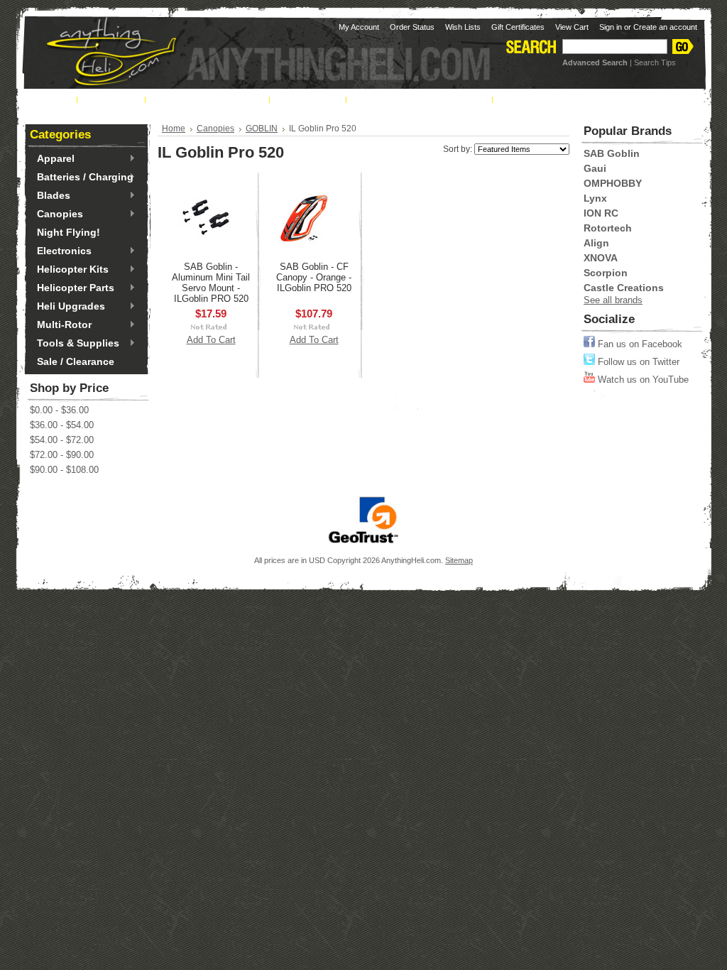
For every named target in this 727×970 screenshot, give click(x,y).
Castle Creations (624, 287)
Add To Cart (211, 339)
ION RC (601, 213)
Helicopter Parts (72, 288)
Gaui (595, 168)
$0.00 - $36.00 (59, 410)
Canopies (56, 214)
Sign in (610, 27)
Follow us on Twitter (637, 361)
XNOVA (601, 257)
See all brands (613, 300)
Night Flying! (68, 232)
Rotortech (608, 228)
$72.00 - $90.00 (62, 454)
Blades (50, 196)
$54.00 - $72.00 (62, 440)
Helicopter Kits (69, 269)
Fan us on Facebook (638, 344)
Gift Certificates (518, 27)
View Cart (572, 27)
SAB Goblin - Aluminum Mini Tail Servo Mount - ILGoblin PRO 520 (211, 282)
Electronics (61, 251)
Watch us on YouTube (642, 379)
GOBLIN (262, 128)
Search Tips (655, 62)
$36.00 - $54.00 (62, 425)
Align (596, 243)
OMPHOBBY (613, 183)
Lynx (595, 198)
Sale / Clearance (75, 361)
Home (173, 128)
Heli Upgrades (67, 306)
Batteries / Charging (81, 177)
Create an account (665, 27)
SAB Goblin (612, 153)
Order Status (412, 27)
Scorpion (606, 272)
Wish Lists (463, 27)
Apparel (52, 159)
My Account (359, 27)
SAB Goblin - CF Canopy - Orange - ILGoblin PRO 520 (313, 277)
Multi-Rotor (61, 325)
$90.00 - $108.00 (64, 469)
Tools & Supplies (74, 343)
